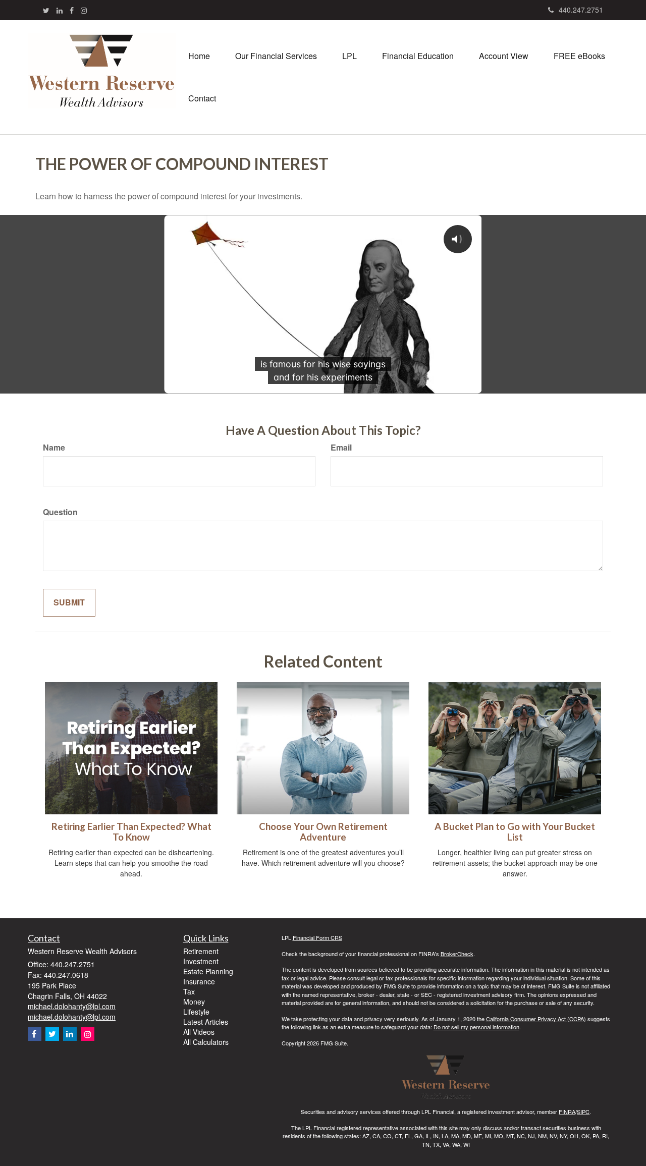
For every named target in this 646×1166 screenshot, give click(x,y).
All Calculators (206, 1042)
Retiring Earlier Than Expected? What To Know (131, 832)
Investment (201, 961)
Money (194, 1001)
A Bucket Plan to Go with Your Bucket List (515, 832)
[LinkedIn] (60, 10)
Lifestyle (196, 1012)
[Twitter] (46, 10)
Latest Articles (205, 1022)
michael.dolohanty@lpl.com (72, 1006)
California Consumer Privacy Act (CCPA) (536, 1019)
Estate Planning (208, 971)
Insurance (199, 981)
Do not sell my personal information (476, 1027)
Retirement (201, 951)
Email (341, 447)
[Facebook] (72, 10)
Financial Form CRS (317, 937)
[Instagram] (84, 10)
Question (60, 512)
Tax (189, 991)
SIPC (583, 1111)
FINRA (567, 1111)
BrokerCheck (457, 954)
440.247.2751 (581, 10)
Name (54, 447)
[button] (276, 56)
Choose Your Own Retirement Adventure (323, 832)
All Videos (198, 1032)
